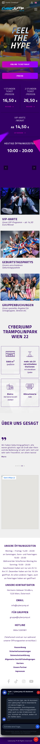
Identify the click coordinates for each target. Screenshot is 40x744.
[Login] (32, 3)
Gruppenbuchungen (17, 305)
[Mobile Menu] (35, 9)
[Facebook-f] (8, 681)
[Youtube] (31, 681)
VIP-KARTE (9, 219)
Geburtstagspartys (17, 262)
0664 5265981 (20, 630)
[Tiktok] (16, 681)
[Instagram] (24, 681)
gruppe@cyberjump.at (20, 617)
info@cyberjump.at (20, 605)
